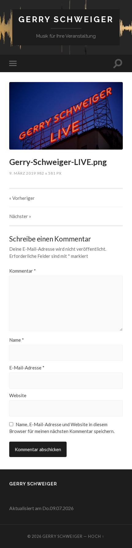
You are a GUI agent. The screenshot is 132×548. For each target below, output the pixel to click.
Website (17, 395)
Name (16, 340)
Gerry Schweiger (66, 19)
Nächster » (20, 216)
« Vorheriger (22, 198)
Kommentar (22, 271)
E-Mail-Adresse (27, 367)
